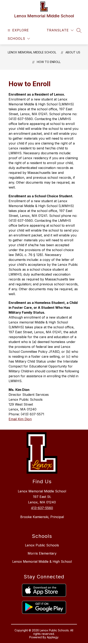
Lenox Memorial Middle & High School (42, 561)
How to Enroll (49, 62)
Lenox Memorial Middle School (32, 52)
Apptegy (53, 637)
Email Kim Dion (20, 419)
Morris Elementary (42, 553)
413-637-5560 (42, 508)
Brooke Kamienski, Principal (42, 517)
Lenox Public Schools (42, 545)
